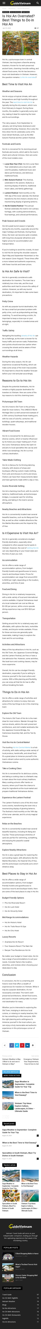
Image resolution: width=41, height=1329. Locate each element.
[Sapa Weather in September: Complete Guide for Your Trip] (8, 1084)
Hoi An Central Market (22, 747)
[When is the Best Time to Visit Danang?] (8, 1095)
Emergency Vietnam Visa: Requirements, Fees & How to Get (31, 1061)
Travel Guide (25, 12)
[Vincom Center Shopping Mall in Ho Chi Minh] (8, 1278)
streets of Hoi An (28, 336)
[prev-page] (3, 1116)
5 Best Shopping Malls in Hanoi (26, 1253)
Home (4, 8)
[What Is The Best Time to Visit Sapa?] (8, 1267)
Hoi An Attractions (23, 8)
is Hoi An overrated (28, 77)
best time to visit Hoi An (22, 102)
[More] (32, 1045)
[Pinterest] (22, 1045)
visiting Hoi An (32, 548)
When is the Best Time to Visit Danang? (19, 1143)
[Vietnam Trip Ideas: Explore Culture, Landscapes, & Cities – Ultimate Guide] (8, 1106)
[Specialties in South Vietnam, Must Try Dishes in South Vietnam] (11, 1196)
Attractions (11, 8)
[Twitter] (17, 1045)
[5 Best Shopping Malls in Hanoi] (8, 1256)
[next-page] (7, 1116)
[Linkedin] (27, 1045)
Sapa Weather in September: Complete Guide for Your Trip (24, 1084)
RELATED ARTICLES (11, 1072)
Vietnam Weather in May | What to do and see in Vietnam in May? (11, 1061)
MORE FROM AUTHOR (12, 1076)
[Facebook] (11, 1045)
